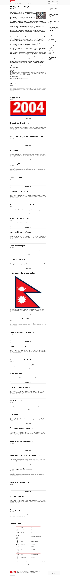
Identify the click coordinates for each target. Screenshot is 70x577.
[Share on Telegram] (23, 78)
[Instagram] (56, 1)
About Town (35, 3)
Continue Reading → (28, 118)
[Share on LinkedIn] (19, 78)
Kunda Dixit (12, 8)
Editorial (20, 3)
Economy (31, 3)
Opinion (23, 3)
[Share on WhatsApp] (21, 78)
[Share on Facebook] (15, 78)
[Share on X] (13, 78)
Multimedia (16, 3)
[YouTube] (55, 1)
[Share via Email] (27, 78)
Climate (26, 3)
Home (11, 3)
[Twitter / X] (53, 1)
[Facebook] (52, 1)
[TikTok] (59, 1)
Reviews (29, 3)
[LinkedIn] (57, 1)
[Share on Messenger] (17, 78)
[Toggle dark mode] (59, 3)
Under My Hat (16, 76)
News (13, 3)
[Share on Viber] (25, 78)
